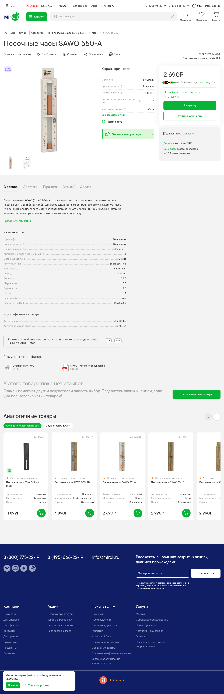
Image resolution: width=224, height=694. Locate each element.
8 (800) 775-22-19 (156, 5)
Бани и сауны (18, 32)
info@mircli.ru (212, 5)
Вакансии (9, 653)
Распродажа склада (59, 630)
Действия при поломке (106, 642)
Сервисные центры (103, 647)
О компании (11, 614)
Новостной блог (101, 636)
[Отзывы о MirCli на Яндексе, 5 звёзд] (112, 680)
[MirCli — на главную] (12, 16)
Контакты (109, 5)
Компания (13, 606)
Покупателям (103, 606)
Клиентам (46, 5)
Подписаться (206, 573)
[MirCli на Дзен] (23, 568)
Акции (32, 5)
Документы (10, 642)
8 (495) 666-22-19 (179, 5)
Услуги (62, 5)
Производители (101, 619)
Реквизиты (10, 647)
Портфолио (11, 625)
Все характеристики (113, 114)
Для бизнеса (80, 5)
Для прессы (11, 636)
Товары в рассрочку (60, 619)
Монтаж (140, 614)
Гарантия (97, 630)
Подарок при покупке (61, 614)
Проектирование (146, 625)
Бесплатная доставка (61, 625)
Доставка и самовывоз (149, 630)
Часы (95, 32)
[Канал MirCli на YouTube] (15, 568)
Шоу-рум (97, 614)
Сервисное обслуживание (152, 619)
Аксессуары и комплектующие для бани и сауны (59, 32)
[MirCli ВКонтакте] (7, 568)
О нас (94, 5)
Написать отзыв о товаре (196, 394)
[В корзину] (41, 513)
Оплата (140, 636)
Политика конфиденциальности (111, 653)
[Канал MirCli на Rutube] (32, 568)
